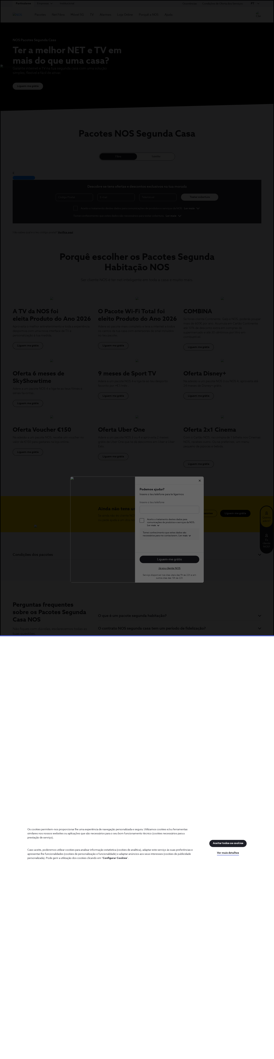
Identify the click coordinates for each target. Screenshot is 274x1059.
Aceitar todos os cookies (228, 843)
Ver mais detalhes (228, 853)
